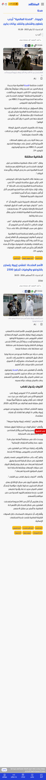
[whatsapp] (32, 45)
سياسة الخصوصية (40, 771)
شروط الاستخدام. (29, 771)
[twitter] (29, 45)
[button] (23, 11)
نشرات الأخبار (12, 3)
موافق (4, 769)
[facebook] (26, 45)
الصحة (26, 86)
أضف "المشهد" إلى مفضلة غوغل (29, 40)
